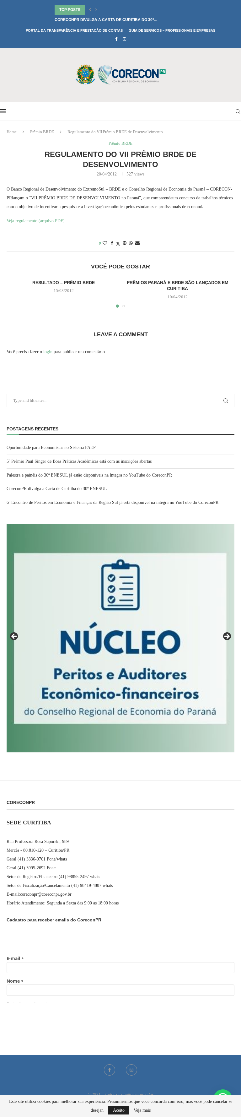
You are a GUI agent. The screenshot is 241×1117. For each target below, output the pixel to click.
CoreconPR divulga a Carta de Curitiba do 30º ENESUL (57, 488)
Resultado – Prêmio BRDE (63, 282)
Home (12, 131)
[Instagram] (124, 39)
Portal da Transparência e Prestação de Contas (74, 30)
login (47, 351)
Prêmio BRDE (42, 131)
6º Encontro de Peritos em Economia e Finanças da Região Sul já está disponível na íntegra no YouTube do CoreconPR (112, 502)
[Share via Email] (137, 243)
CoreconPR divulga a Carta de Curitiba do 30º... (106, 20)
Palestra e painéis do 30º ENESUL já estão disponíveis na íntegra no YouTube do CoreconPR (89, 475)
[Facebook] (116, 39)
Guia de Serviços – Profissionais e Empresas (172, 30)
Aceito (119, 1110)
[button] (90, 10)
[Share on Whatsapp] (131, 243)
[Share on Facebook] (112, 243)
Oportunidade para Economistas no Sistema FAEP (51, 447)
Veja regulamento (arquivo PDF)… (38, 221)
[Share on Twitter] (118, 243)
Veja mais (142, 1110)
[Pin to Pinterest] (124, 243)
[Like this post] (105, 243)
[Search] (238, 111)
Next (226, 636)
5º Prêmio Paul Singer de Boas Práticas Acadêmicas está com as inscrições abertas (79, 461)
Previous (14, 636)
